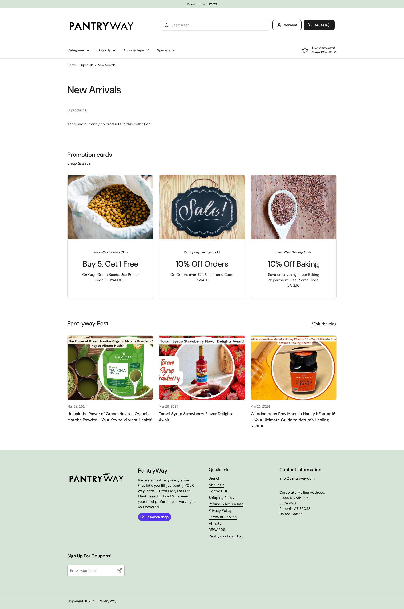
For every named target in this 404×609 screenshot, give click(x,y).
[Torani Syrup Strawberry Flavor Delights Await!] (202, 367)
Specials (87, 65)
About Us (216, 484)
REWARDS (217, 529)
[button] (319, 25)
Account (290, 25)
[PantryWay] (101, 25)
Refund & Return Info (226, 504)
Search (214, 478)
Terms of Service (223, 516)
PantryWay (107, 601)
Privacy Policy (220, 510)
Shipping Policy (221, 497)
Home (71, 65)
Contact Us (218, 491)
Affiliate (215, 523)
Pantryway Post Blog (226, 536)
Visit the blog (324, 323)
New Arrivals (106, 65)
